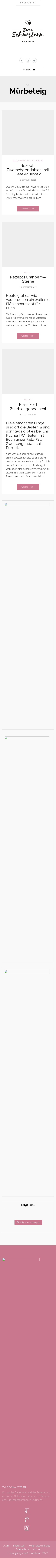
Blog (15, 161)
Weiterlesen (28, 209)
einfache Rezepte (26, 161)
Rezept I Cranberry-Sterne (28, 279)
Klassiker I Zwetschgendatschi (28, 406)
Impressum (19, 1545)
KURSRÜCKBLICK (28, 3)
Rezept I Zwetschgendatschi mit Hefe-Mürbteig (28, 169)
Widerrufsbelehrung (39, 1545)
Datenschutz (22, 1549)
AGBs (6, 1545)
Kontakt (37, 1549)
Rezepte (39, 161)
